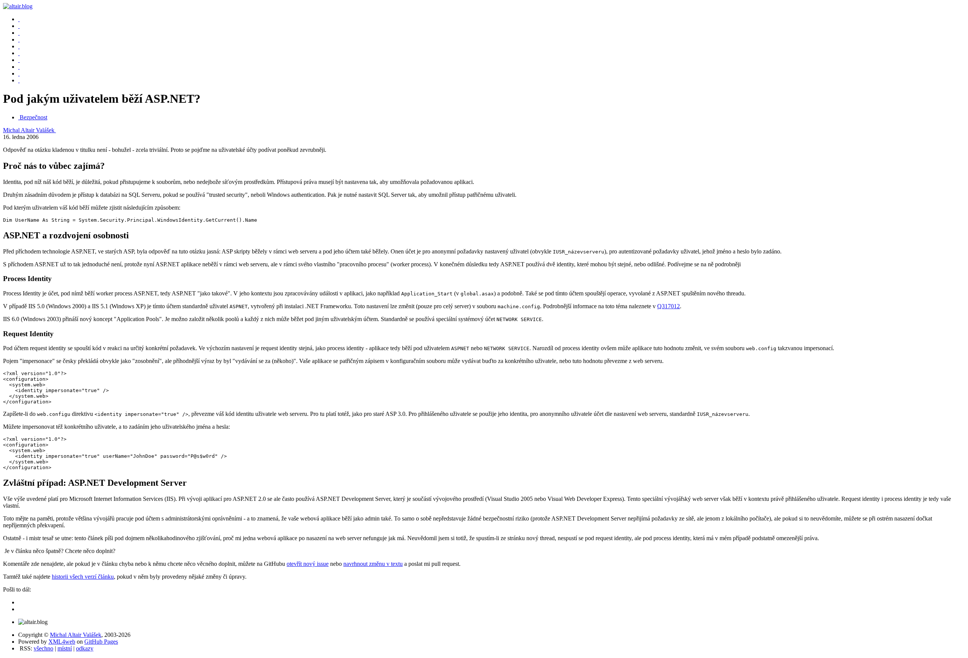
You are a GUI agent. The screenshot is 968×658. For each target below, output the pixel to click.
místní (64, 648)
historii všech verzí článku (83, 576)
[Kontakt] (19, 53)
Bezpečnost (33, 117)
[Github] (19, 73)
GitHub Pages (101, 641)
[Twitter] (19, 66)
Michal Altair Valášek (29, 130)
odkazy (84, 648)
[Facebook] (19, 60)
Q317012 (668, 306)
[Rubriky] (19, 32)
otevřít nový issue (308, 564)
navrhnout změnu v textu (373, 564)
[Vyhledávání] (19, 46)
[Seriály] (19, 39)
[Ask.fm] (19, 80)
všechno (43, 648)
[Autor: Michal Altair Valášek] (19, 19)
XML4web (61, 641)
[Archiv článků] (19, 26)
